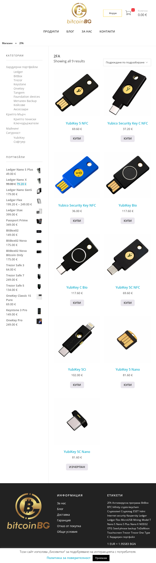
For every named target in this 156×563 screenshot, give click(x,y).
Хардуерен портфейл (122, 537)
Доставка (63, 514)
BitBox (18, 76)
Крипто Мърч (16, 114)
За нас (61, 503)
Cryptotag (126, 511)
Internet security (116, 515)
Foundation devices (27, 97)
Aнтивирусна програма (126, 503)
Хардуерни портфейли (22, 67)
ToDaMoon (143, 528)
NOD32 (143, 524)
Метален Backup (25, 101)
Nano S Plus (123, 524)
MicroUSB (126, 520)
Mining (137, 520)
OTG (109, 528)
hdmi (142, 511)
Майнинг (12, 128)
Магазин (7, 43)
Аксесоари (21, 109)
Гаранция (64, 520)
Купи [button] (77, 138)
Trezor (18, 80)
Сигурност (13, 133)
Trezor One (137, 532)
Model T (146, 520)
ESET (136, 511)
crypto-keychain (130, 507)
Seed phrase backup (124, 528)
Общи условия (67, 532)
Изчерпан (77, 467)
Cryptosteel (113, 511)
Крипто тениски (25, 119)
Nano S (111, 524)
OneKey (19, 88)
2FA (109, 503)
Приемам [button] (101, 558)
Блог (60, 509)
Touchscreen (114, 532)
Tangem (19, 92)
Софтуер (19, 142)
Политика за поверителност (69, 558)
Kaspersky (132, 515)
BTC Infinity (113, 507)
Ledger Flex (113, 520)
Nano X (134, 524)
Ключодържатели (26, 123)
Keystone (20, 84)
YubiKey (19, 138)
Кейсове (19, 105)
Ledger (18, 72)
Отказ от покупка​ (69, 526)
